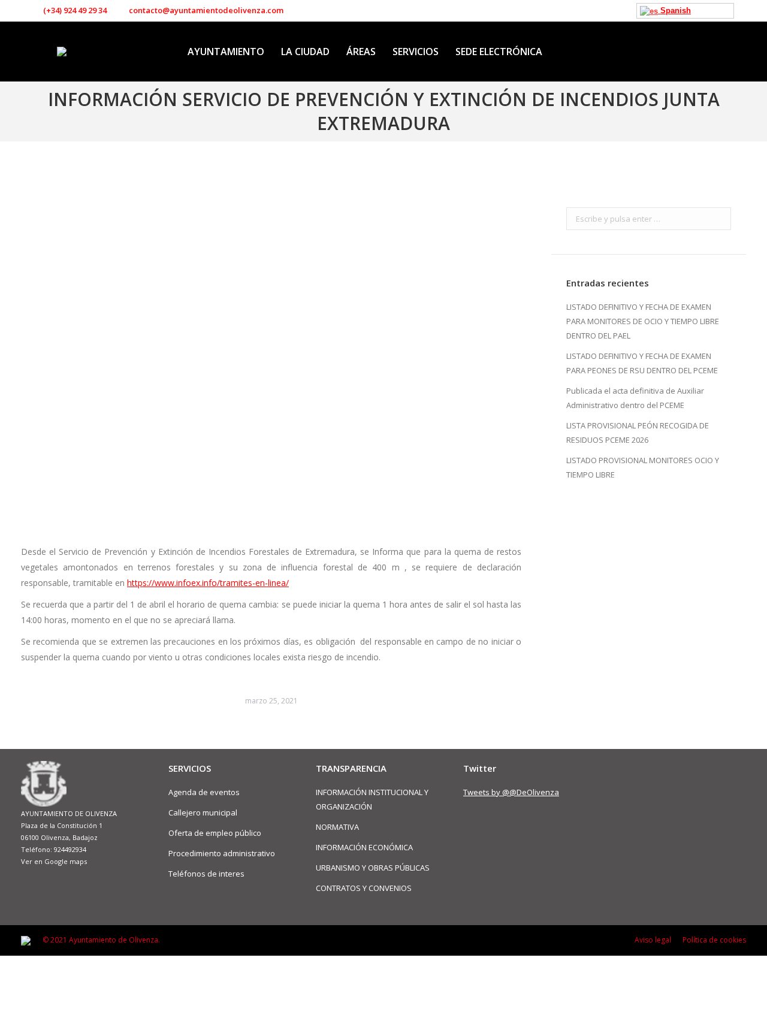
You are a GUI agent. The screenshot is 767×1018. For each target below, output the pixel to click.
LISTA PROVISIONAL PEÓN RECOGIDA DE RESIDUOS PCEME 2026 (637, 432)
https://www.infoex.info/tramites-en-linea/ (208, 582)
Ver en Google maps (54, 861)
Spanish (674, 10)
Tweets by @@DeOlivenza (511, 792)
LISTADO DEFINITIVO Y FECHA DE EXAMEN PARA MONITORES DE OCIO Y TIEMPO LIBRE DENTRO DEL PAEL (642, 321)
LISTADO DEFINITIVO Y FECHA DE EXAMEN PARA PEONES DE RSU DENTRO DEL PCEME (642, 363)
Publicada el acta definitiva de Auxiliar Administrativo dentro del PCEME (635, 397)
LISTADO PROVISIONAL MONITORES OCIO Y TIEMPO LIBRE (642, 467)
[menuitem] (226, 51)
